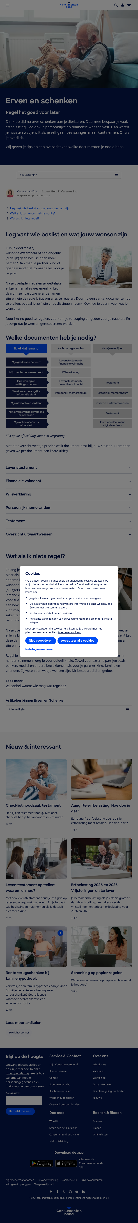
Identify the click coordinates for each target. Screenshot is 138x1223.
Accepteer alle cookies (77, 640)
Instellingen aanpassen (39, 649)
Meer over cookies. (69, 632)
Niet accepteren (40, 640)
